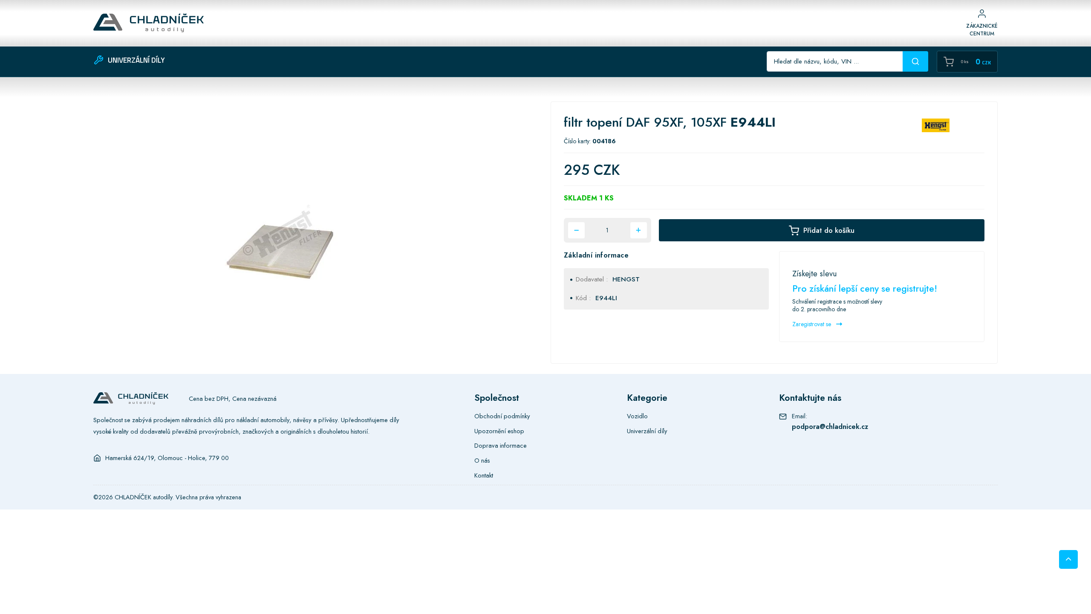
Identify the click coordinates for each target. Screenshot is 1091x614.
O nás (482, 460)
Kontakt (483, 475)
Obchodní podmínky (502, 416)
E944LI (606, 298)
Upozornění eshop (499, 431)
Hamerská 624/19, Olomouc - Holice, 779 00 (167, 458)
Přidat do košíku (828, 230)
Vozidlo (637, 416)
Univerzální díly (647, 431)
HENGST (626, 279)
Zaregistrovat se (812, 324)
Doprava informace (500, 445)
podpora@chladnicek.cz (830, 426)
